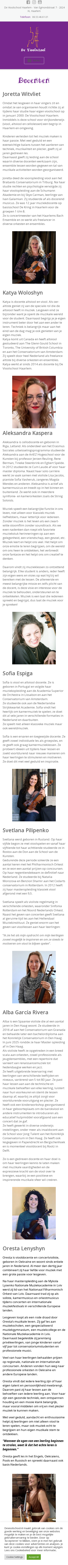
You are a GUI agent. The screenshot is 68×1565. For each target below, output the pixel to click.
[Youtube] (40, 2)
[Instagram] (34, 2)
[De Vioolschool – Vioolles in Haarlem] (34, 38)
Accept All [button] (34, 1557)
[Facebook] (28, 2)
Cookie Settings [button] (14, 1557)
